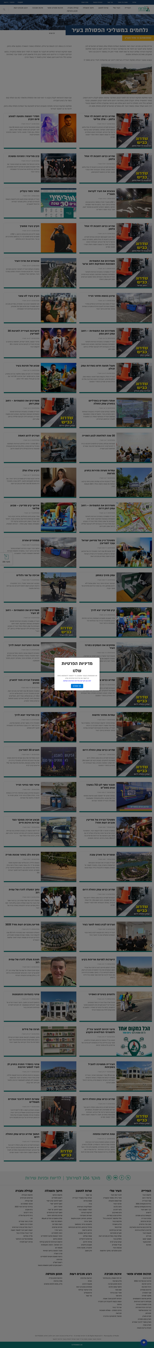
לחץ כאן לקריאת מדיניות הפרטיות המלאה (77, 681)
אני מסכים (77, 686)
